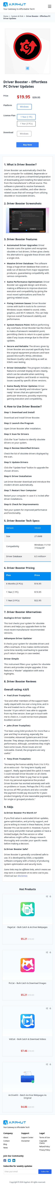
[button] (24, 230)
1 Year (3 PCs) (26, 123)
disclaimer (22, 875)
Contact (6, 1141)
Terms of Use (44, 1137)
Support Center (27, 1137)
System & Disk (17, 16)
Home (5, 16)
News (5, 1147)
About (5, 1137)
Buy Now (27, 144)
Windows (24, 106)
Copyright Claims (43, 1142)
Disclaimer (25, 1141)
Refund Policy (44, 1146)
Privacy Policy (44, 1150)
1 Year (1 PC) (26, 116)
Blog (5, 1144)
